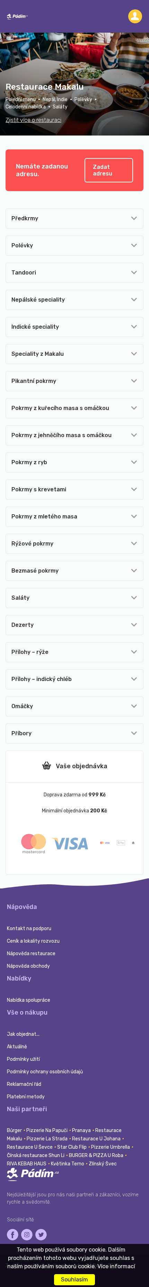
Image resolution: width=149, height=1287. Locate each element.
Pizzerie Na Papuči (47, 1130)
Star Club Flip (72, 1147)
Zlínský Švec (103, 1164)
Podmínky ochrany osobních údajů (45, 1072)
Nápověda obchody (28, 966)
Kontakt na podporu (29, 929)
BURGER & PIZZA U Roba (96, 1155)
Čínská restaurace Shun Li (36, 1155)
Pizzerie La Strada (48, 1139)
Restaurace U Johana (97, 1139)
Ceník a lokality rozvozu (33, 941)
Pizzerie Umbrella (111, 1147)
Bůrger (15, 1130)
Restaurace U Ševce (30, 1147)
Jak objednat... (23, 1034)
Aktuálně (17, 1047)
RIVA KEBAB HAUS (27, 1164)
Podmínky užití (23, 1059)
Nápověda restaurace (31, 954)
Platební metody (26, 1097)
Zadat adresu (102, 170)
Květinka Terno (68, 1164)
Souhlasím (74, 1279)
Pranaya (82, 1130)
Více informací (116, 1266)
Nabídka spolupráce (28, 1000)
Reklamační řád (24, 1084)
